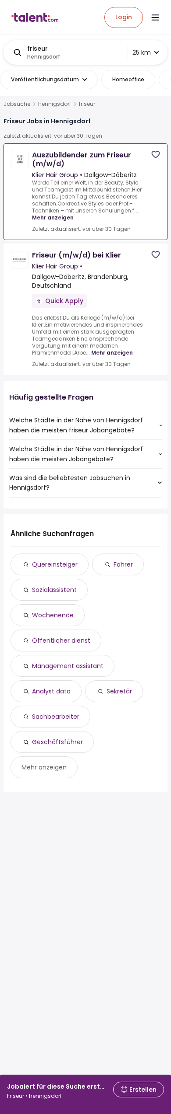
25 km (141, 52)
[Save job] (155, 154)
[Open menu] (155, 17)
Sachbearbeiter (55, 716)
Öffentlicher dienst (61, 640)
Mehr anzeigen (53, 217)
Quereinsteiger (55, 564)
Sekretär (119, 691)
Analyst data (51, 691)
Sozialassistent (54, 589)
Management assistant (67, 665)
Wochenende (53, 615)
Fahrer (123, 564)
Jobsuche (17, 104)
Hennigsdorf (54, 104)
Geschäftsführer (57, 742)
